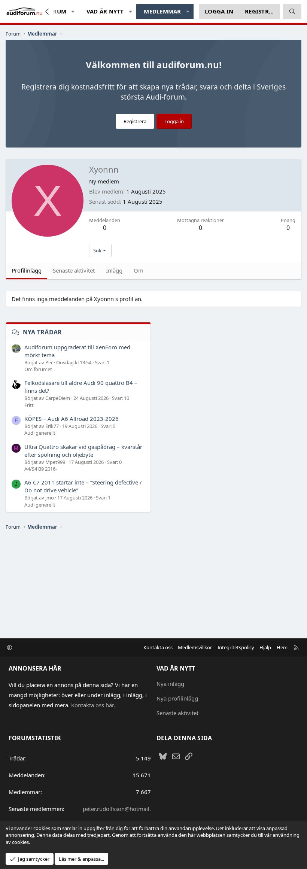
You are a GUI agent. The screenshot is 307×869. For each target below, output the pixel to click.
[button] (73, 11)
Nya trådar (42, 332)
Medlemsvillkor (195, 647)
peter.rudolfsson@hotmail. (117, 808)
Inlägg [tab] (114, 270)
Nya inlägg (170, 683)
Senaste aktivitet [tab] (74, 270)
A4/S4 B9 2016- (40, 468)
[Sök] (292, 11)
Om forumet (38, 369)
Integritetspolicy (236, 647)
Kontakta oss (158, 647)
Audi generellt (39, 432)
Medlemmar (162, 11)
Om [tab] (138, 270)
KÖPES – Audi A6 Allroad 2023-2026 (71, 418)
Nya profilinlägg (177, 698)
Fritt (29, 405)
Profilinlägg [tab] (27, 270)
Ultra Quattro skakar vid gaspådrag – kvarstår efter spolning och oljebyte (83, 450)
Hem (282, 647)
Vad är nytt (105, 11)
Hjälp (265, 647)
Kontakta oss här (92, 705)
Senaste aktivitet (177, 713)
